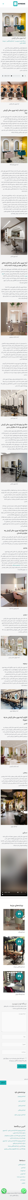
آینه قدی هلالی (21, 1110)
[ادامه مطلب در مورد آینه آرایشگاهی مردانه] (14, 951)
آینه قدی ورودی (21, 1096)
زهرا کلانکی (22, 1146)
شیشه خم (22, 1180)
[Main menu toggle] (3, 3)
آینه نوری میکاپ (16, 565)
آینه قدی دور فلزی (17, 1143)
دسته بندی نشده (21, 1177)
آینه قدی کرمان (21, 1106)
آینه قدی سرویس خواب (19, 1115)
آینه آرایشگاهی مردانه (19, 967)
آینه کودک (22, 1171)
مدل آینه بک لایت (14, 1138)
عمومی (23, 1183)
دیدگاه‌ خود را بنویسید (20, 41)
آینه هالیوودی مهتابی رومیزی (11, 1149)
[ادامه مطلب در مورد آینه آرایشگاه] (14, 920)
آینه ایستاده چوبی (17, 1133)
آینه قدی (23, 1168)
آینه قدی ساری (21, 1101)
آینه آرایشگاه (21, 932)
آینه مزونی (22, 1174)
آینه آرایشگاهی (10, 41)
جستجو (26, 1079)
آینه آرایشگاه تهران (20, 994)
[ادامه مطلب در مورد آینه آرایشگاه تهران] (14, 982)
